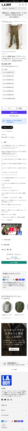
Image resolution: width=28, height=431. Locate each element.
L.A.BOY (3, 51)
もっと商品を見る (5, 298)
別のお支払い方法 (14, 116)
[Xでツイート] (5, 249)
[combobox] (14, 8)
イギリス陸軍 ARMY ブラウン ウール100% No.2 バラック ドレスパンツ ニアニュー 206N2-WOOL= (14, 22)
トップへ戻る (14, 369)
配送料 (10, 66)
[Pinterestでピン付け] (10, 249)
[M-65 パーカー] (19, 307)
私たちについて (14, 349)
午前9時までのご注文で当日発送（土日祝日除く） (14, 121)
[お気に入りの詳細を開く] (3, 425)
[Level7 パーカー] (7, 307)
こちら (12, 137)
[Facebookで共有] (7, 249)
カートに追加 (19, 108)
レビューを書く (14, 262)
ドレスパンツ (4, 53)
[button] (22, 4)
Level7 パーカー (7, 315)
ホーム (2, 20)
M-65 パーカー (19, 315)
